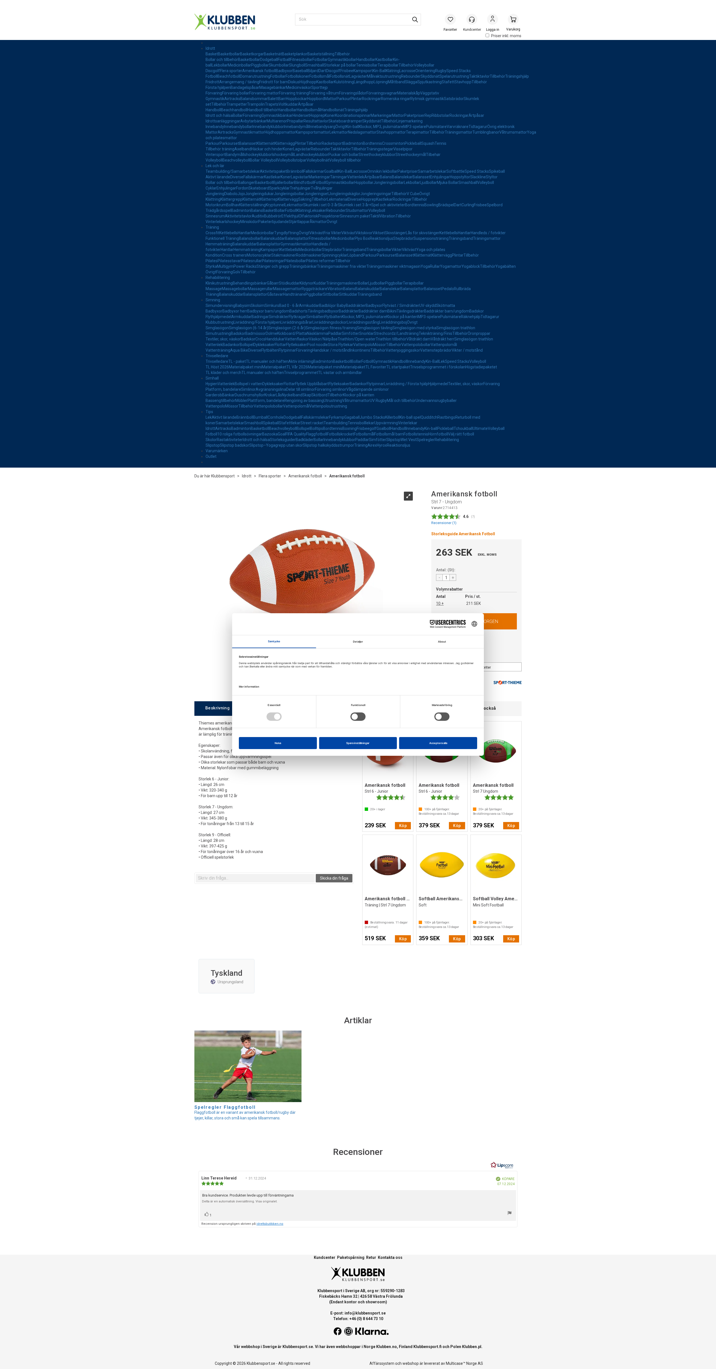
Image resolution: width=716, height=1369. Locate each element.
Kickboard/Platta (292, 333)
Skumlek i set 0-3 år (320, 205)
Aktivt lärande (218, 177)
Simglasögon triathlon (455, 328)
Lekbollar (220, 65)
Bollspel (246, 344)
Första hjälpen (218, 87)
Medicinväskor (298, 87)
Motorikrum (216, 205)
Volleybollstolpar (292, 160)
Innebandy (215, 126)
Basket (212, 54)
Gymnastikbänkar (277, 115)
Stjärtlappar (299, 221)
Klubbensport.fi (427, 1346)
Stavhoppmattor (391, 132)
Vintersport (215, 154)
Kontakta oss (390, 1257)
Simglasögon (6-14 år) (248, 328)
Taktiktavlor (479, 76)
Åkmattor (318, 221)
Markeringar (381, 115)
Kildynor (307, 283)
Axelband (242, 149)
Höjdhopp (308, 82)
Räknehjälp (471, 316)
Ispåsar (252, 87)
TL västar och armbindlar (340, 372)
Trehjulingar (300, 188)
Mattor (330, 98)
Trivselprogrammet (301, 372)
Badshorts (298, 311)
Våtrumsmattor (513, 132)
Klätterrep (269, 199)
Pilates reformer (320, 261)
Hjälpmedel (438, 384)
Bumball (260, 417)
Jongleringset (316, 193)
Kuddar (320, 283)
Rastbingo (446, 417)
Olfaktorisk (308, 216)
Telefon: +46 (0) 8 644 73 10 (358, 1318)
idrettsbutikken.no (269, 1224)
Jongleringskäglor (344, 193)
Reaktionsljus (381, 238)
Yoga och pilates (430, 249)
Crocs (260, 339)
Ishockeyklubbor (257, 154)
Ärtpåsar (306, 104)
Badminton (353, 143)
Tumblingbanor (485, 132)
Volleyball (496, 428)
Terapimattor (417, 132)
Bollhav (232, 205)
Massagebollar (235, 288)
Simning (213, 300)
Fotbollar (320, 59)
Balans (386, 177)
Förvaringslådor (352, 93)
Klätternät (265, 143)
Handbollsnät (332, 110)
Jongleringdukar (259, 193)
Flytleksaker (296, 344)
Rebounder (411, 76)
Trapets (272, 104)
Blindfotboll (304, 182)
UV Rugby (378, 400)
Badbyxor (284, 70)
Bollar (238, 115)
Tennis (440, 143)
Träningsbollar (379, 249)
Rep (428, 115)
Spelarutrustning (454, 76)
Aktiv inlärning (300, 361)
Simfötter (350, 333)
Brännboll (295, 171)
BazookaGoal (274, 434)
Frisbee (346, 70)
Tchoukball (463, 428)
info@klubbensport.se (365, 1313)
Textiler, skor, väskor (223, 339)
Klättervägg (284, 143)
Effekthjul (290, 216)
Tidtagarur (477, 126)
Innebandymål (296, 126)
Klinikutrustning (219, 283)
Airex (372, 445)
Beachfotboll (228, 76)
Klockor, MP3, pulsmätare (381, 126)
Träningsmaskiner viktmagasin (393, 266)
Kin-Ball (379, 70)
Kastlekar (272, 177)
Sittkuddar (348, 294)
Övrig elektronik (501, 126)
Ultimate (480, 428)
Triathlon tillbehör (391, 339)
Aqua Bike (239, 350)
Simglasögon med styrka (414, 328)
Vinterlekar (215, 221)
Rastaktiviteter (230, 439)
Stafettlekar (289, 423)
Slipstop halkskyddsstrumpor (328, 445)
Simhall (212, 378)
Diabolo (230, 193)
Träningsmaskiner (342, 283)
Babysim (243, 305)
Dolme (271, 333)
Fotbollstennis (416, 434)
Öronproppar (479, 333)
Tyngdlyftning (286, 233)
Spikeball (497, 171)
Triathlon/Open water (357, 339)
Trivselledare (217, 356)
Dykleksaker (264, 344)
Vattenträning (218, 350)
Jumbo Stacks (372, 417)
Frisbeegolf (366, 428)
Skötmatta (445, 305)
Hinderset (301, 115)
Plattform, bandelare (266, 400)
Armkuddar (309, 305)
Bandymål (234, 154)
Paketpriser (414, 115)
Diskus (294, 82)
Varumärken (217, 451)
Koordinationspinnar (353, 115)
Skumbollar (279, 65)
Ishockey (232, 221)
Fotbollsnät (339, 76)
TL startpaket (398, 367)
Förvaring (214, 93)
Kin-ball (352, 126)
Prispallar (295, 121)
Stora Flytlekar (340, 344)
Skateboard (258, 188)
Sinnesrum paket (355, 216)
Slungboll (297, 65)
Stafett (448, 82)
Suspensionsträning (431, 238)
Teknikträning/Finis (435, 333)
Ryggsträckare (314, 288)
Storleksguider (283, 439)
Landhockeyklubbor (311, 154)
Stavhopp (463, 82)
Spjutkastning (429, 82)
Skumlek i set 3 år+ (354, 205)
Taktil (375, 216)
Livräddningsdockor (329, 322)
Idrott (210, 48)
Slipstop (393, 439)
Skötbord (319, 395)
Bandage (238, 87)
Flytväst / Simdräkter (400, 305)
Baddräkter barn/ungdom (446, 311)
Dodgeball (269, 59)
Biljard (313, 70)
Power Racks (245, 266)
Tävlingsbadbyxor (323, 311)
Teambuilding (336, 423)
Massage (214, 288)
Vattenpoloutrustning (328, 406)
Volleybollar (424, 65)
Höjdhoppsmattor (280, 132)
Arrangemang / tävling (239, 82)
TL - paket (237, 361)
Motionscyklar (259, 255)
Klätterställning (252, 205)
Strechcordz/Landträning (396, 333)
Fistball (284, 59)
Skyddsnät (430, 76)
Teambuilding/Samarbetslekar (233, 171)
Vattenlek (355, 177)
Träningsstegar (379, 149)
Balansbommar (254, 98)
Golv (236, 272)
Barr (282, 98)
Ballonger (246, 182)
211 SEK (473, 603)
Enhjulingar (440, 177)
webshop (410, 1363)
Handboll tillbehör (262, 110)
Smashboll (253, 423)
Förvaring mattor (264, 93)
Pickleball (413, 143)
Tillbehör (342, 54)
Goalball (331, 171)
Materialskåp (408, 93)
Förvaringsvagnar (381, 93)
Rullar (435, 266)
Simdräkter (279, 316)
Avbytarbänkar (253, 121)
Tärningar (338, 177)
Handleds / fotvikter (488, 233)
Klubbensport (223, 476)
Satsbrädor (454, 98)
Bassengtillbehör (220, 400)
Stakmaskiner (283, 255)
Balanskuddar (273, 238)
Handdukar (275, 339)
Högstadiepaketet (481, 367)
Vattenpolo (363, 344)
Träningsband (461, 238)
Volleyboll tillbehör (345, 160)
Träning (212, 227)
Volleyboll (214, 160)
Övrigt (340, 126)
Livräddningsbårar (296, 322)
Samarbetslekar (432, 171)
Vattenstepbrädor (436, 350)
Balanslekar (402, 177)
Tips (209, 411)
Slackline (478, 177)
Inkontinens (360, 350)
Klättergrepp (231, 199)
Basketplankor (294, 54)
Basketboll (264, 182)
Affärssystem (381, 1363)
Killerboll (392, 417)
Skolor (211, 439)
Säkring (305, 199)
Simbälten (315, 316)
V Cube (413, 193)
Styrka (211, 266)
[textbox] (255, 878)
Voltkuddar (288, 104)
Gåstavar (275, 294)
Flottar (280, 344)
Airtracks (232, 98)
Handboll (213, 110)
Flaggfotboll (316, 434)
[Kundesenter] (472, 19)
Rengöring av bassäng (304, 400)
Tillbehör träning (220, 149)
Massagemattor (287, 288)
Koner (330, 115)
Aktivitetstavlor (238, 216)
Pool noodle (317, 344)
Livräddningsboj (393, 322)
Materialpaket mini (245, 367)
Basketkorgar (252, 54)
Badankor (231, 344)
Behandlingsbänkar (250, 283)
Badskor (476, 311)
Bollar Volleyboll (263, 160)
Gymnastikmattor (249, 132)
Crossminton (393, 143)
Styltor (492, 177)
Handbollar (365, 59)
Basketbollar (229, 54)
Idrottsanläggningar (223, 121)
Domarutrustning (255, 76)
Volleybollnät (318, 160)
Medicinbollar (239, 65)
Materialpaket (274, 367)
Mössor (379, 344)
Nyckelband (292, 395)
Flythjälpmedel (218, 316)
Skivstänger (395, 233)
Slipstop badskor (234, 445)
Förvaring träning (294, 93)
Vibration (387, 216)
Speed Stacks (458, 70)
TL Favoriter (375, 367)
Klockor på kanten (402, 316)
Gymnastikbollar (342, 59)
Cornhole (276, 417)
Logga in (493, 19)
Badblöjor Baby (332, 305)
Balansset (248, 143)
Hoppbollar (363, 182)
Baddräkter (356, 305)
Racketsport (332, 143)
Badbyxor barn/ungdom (268, 311)
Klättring (213, 199)
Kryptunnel (275, 205)
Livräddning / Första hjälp (406, 384)
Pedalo (448, 288)
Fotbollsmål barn (389, 434)
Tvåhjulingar (322, 188)
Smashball (314, 65)
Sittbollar (331, 294)
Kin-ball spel (410, 417)
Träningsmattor (458, 132)
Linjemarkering (409, 121)
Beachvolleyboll (236, 160)
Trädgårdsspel (218, 210)
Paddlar (335, 333)
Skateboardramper (345, 121)
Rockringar (371, 98)
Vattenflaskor (297, 339)
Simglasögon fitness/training (331, 328)
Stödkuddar (289, 283)
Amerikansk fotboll (259, 70)
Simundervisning (220, 305)
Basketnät (273, 54)
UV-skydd (427, 305)
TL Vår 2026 (297, 367)
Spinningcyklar (334, 255)
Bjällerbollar (283, 182)
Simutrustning (218, 333)
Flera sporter (231, 70)
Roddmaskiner (309, 255)
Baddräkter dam (373, 311)
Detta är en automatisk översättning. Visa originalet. (239, 1201)
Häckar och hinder (267, 149)
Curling (467, 205)
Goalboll (383, 428)
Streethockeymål (410, 154)
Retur (371, 1257)
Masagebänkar (272, 87)
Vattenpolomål (444, 344)
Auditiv (258, 216)
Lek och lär (215, 166)
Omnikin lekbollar (382, 171)
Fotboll (211, 76)
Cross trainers (234, 255)
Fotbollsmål (319, 76)
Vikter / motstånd (467, 350)
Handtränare (294, 294)
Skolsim (258, 305)
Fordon (242, 188)
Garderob (214, 395)
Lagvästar (302, 149)
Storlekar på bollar (340, 65)
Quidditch (429, 417)
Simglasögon (217, 328)
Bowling (431, 205)
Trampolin (256, 104)
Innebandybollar (238, 126)
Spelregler (425, 439)
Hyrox (382, 445)
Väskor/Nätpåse (323, 339)
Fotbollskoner (297, 76)
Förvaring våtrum (324, 93)
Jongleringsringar (375, 193)
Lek (442, 361)
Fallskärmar (313, 171)
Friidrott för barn (273, 82)
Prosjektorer (329, 216)
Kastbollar (384, 59)
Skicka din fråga (334, 878)
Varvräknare (457, 126)
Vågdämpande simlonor (367, 389)
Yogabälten (505, 266)
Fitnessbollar (301, 59)
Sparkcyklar (279, 188)
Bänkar (228, 395)
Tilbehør (433, 154)
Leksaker (318, 210)
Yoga (425, 266)
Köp (403, 825)
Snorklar (366, 333)
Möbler (241, 400)
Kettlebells (228, 233)
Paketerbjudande (273, 221)
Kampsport (363, 70)
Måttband (396, 82)
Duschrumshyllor (249, 395)
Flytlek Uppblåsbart (312, 384)
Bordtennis (372, 143)
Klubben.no (386, 1346)
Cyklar (211, 188)
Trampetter (237, 104)
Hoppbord (315, 98)
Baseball (300, 70)
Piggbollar (260, 65)
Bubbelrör (272, 216)
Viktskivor (364, 233)
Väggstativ (429, 93)
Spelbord (495, 205)
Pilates (212, 261)
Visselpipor (403, 149)
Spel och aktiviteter (388, 205)
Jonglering (215, 193)
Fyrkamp (336, 417)
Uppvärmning (386, 423)
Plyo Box (362, 238)
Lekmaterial (337, 199)
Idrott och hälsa (219, 115)
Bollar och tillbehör (222, 59)
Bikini (392, 311)
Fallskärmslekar (315, 417)
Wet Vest (408, 439)
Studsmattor (357, 210)
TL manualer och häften (267, 361)
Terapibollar (388, 65)
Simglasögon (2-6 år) (286, 328)
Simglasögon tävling (374, 328)
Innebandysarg (322, 126)
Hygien (212, 384)
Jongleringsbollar (388, 182)
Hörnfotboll (438, 434)
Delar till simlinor (300, 389)
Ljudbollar (428, 182)
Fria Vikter (332, 233)
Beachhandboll (234, 110)
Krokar (270, 395)
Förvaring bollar (235, 93)
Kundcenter (324, 1257)
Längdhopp (364, 82)
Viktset (379, 233)
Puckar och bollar (343, 154)
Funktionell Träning (222, 238)
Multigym (225, 266)
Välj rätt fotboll (461, 434)
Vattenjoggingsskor (403, 350)
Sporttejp (319, 87)
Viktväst (316, 233)
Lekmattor (338, 132)
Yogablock (470, 266)
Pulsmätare (436, 126)
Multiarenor (277, 121)
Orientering (425, 70)
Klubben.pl (471, 1346)
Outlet (211, 456)
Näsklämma (317, 333)
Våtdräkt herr (442, 339)
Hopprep (317, 115)
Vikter (397, 249)
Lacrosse (407, 70)
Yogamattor (450, 266)
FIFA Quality (296, 434)
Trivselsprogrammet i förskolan (437, 367)
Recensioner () (443, 523)
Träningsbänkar (303, 266)
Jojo (241, 193)
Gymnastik (215, 98)
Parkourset (229, 143)
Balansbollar (250, 238)
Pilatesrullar (251, 261)
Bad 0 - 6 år (289, 305)
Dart (322, 70)
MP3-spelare (414, 126)
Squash (428, 143)
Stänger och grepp (272, 266)
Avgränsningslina (271, 389)
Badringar (260, 316)
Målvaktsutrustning (384, 76)
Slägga (411, 82)
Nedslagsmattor (362, 132)
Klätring (392, 70)
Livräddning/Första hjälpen (257, 322)
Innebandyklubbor (268, 126)
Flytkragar (297, 316)
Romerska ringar (395, 98)
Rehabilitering (218, 277)
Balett (273, 98)
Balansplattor (297, 238)
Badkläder (305, 439)
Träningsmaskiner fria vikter (341, 266)
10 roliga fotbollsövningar (239, 434)
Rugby (440, 70)
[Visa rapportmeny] (509, 1214)
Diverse (236, 177)
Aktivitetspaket (273, 171)
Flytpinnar (287, 350)
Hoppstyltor (460, 177)
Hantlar (244, 233)
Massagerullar (260, 288)
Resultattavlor (315, 121)
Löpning (381, 82)
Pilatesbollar (295, 261)
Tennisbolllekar (361, 423)
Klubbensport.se (297, 1346)
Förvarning (252, 115)
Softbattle (455, 171)
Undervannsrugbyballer (436, 400)
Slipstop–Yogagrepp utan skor (276, 445)
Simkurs (272, 305)
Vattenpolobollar (416, 344)
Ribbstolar (440, 115)
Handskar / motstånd (331, 350)
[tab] (217, 708)
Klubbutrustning (220, 322)
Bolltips (316, 428)
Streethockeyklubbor (377, 154)
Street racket (312, 423)
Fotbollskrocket (340, 434)
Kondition (214, 255)
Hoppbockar (296, 98)
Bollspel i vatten (248, 384)
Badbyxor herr (234, 311)
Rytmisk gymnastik (427, 98)
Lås (279, 395)
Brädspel (446, 205)
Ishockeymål (283, 154)
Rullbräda (462, 288)
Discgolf (213, 70)
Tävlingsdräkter (410, 311)
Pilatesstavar (229, 261)
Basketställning (321, 54)
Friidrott (212, 82)
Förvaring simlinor (330, 389)
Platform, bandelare (223, 389)
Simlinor (248, 389)
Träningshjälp (517, 76)
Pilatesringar (273, 261)
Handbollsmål (309, 110)
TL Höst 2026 (217, 367)
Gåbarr (273, 283)
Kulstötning (344, 82)
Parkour (343, 98)
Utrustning (333, 400)
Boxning (349, 428)
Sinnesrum (215, 216)
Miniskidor (249, 221)
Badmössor (255, 333)
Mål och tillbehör (401, 400)
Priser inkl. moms (506, 36)
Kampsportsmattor (312, 132)
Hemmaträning (219, 244)
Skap (306, 395)
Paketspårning (350, 1257)
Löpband (355, 255)
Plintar (356, 98)
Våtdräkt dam (418, 339)
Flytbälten (333, 316)
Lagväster (358, 76)
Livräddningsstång (363, 322)
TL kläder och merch (223, 372)
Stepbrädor (403, 238)
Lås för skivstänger (422, 233)
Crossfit (212, 233)
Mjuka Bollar (447, 182)
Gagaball (352, 417)
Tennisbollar (367, 65)
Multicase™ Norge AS (464, 1363)
